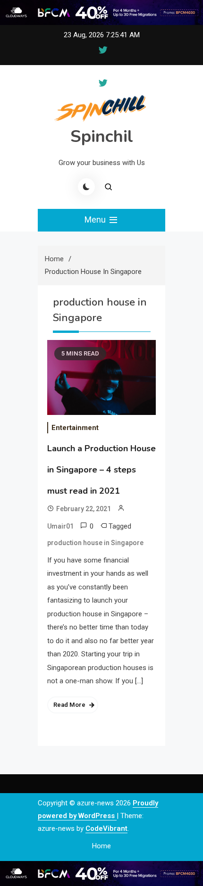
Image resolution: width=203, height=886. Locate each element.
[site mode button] (86, 186)
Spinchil (101, 136)
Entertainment (75, 427)
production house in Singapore (95, 543)
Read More (69, 704)
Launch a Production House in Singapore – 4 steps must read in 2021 (101, 470)
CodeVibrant (106, 828)
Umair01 (60, 526)
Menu (96, 219)
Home (101, 846)
